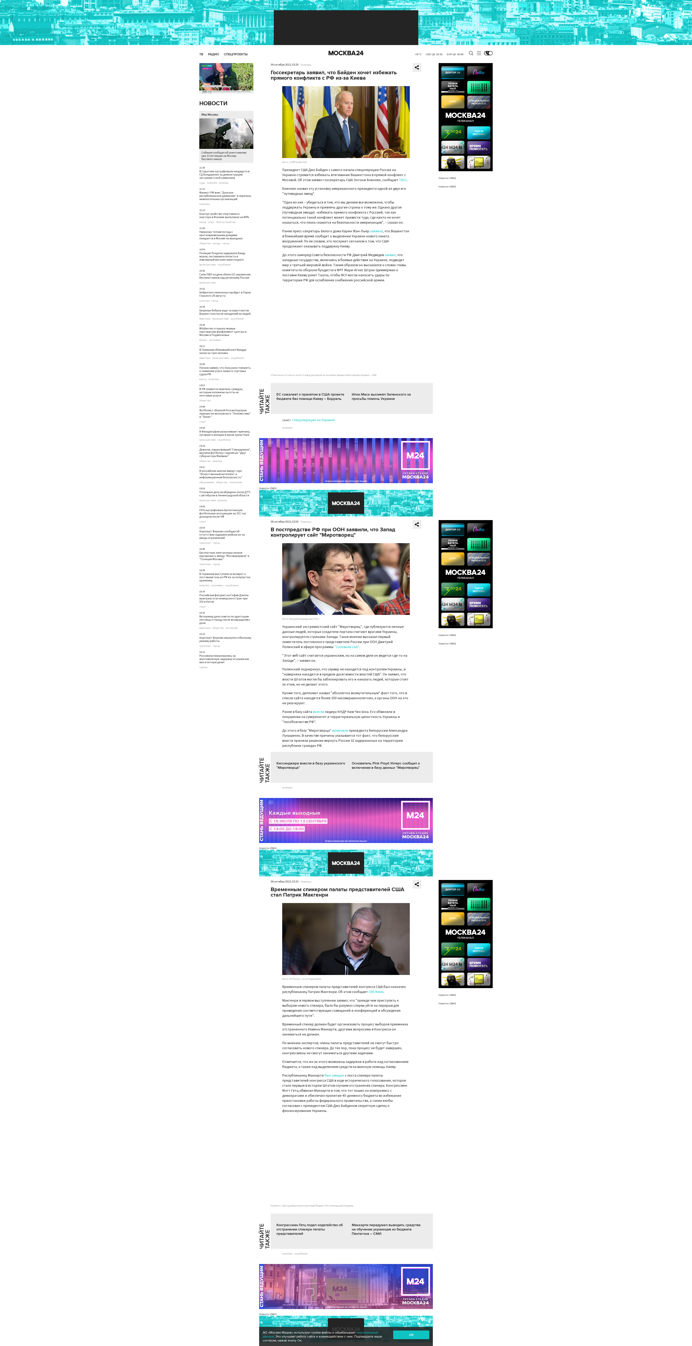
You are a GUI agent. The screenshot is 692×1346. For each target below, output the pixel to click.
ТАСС (403, 180)
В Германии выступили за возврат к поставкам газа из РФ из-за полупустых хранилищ (224, 577)
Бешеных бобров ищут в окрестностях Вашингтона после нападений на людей (224, 312)
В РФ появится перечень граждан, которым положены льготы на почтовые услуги (221, 392)
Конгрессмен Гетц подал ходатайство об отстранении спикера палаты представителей (309, 1229)
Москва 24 (346, 53)
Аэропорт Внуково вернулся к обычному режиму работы (225, 639)
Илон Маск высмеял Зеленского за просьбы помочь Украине (381, 396)
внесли (318, 711)
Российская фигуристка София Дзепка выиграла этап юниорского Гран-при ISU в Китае (224, 598)
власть (203, 379)
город (202, 222)
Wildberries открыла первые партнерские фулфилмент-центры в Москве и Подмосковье (223, 332)
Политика (306, 65)
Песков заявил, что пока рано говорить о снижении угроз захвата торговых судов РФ (225, 371)
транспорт (205, 543)
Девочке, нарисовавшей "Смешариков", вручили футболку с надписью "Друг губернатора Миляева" (225, 453)
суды (202, 183)
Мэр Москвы (209, 114)
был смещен (334, 1075)
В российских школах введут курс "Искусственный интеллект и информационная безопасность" (220, 474)
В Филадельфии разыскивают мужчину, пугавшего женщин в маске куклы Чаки (224, 433)
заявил (390, 255)
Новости (213, 103)
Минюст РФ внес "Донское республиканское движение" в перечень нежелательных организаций (225, 196)
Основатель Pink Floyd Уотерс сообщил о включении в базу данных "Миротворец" (386, 765)
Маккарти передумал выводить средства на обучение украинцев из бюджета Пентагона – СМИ (386, 1229)
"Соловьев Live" (346, 646)
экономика (215, 340)
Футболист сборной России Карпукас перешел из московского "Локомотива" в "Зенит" (225, 413)
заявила (376, 231)
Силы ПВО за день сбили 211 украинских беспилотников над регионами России (225, 276)
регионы (223, 183)
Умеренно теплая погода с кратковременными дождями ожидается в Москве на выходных (221, 235)
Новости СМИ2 (268, 488)
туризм (203, 667)
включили (340, 730)
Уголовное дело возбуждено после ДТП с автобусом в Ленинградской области (224, 493)
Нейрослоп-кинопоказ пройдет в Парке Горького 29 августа (225, 294)
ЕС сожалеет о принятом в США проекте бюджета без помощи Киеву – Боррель (310, 396)
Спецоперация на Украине (313, 420)
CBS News (376, 991)
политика (212, 183)
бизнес (203, 340)
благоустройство (226, 222)
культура (204, 301)
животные (204, 319)
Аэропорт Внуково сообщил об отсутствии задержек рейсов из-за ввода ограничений (222, 534)
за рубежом (224, 264)
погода (217, 243)
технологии (235, 482)
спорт (211, 222)
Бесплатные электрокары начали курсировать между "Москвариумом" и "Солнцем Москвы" (224, 556)
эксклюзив (232, 628)
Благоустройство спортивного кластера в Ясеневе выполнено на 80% (224, 215)
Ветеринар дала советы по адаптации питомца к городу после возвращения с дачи (224, 620)
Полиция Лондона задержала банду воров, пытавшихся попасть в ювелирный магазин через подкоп (222, 256)
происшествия (207, 264)
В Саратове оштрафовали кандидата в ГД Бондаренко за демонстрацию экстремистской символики (224, 174)
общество (205, 243)
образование (206, 482)
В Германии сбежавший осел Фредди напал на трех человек (222, 351)
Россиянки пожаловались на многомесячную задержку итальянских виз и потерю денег (224, 659)
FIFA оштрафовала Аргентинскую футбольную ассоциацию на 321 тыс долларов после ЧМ (222, 513)
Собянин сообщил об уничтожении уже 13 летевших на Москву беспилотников (223, 156)
